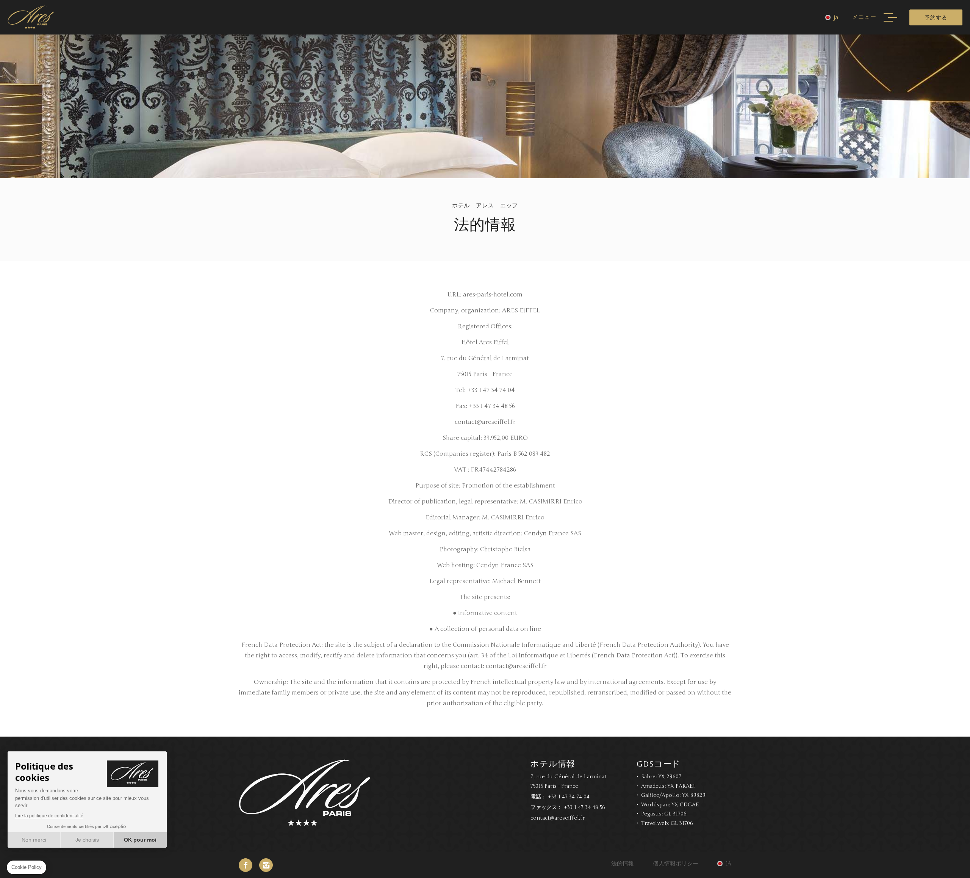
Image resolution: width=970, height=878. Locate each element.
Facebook (245, 865)
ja (836, 17)
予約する (936, 17)
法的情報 (622, 863)
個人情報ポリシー (675, 863)
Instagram (266, 865)
